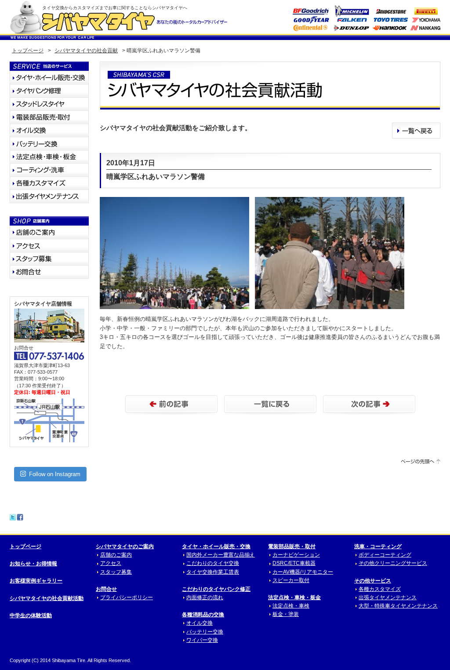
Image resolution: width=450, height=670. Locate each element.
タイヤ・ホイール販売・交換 (216, 546)
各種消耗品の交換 (203, 615)
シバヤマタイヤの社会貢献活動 (46, 598)
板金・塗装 (285, 614)
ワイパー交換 (202, 640)
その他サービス (372, 581)
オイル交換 (199, 623)
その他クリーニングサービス (393, 563)
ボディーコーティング (385, 555)
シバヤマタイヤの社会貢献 (86, 50)
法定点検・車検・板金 (294, 597)
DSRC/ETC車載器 (294, 563)
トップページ (28, 50)
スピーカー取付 (290, 580)
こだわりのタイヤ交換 (212, 563)
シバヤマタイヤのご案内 (125, 546)
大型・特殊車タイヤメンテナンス (398, 606)
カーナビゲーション (296, 555)
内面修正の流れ (204, 597)
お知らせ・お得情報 (33, 564)
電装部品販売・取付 (292, 546)
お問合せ (106, 589)
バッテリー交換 (204, 632)
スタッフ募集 (116, 572)
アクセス (110, 563)
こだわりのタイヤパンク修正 (216, 589)
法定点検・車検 (290, 606)
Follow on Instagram (54, 474)
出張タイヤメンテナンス (388, 597)
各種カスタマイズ (380, 589)
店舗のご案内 (116, 555)
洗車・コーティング (378, 546)
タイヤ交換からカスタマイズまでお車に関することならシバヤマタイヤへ (114, 7)
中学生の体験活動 (31, 615)
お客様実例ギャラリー (36, 581)
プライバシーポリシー (126, 597)
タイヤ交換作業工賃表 (212, 572)
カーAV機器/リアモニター (302, 572)
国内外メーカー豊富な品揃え (220, 555)
